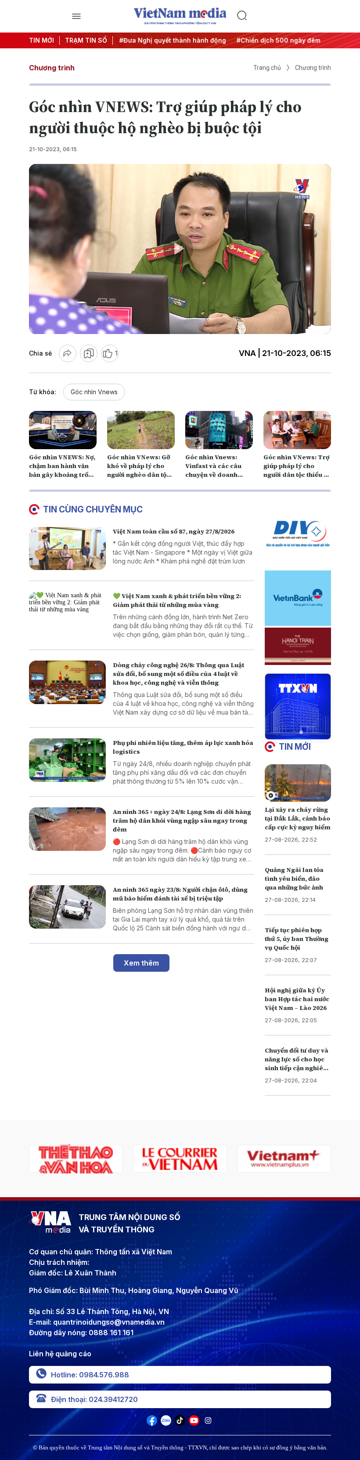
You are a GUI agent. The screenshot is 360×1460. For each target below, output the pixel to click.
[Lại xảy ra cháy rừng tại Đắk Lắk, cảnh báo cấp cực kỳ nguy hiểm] (298, 783)
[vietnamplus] (180, 1159)
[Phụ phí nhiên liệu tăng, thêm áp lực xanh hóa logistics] (67, 760)
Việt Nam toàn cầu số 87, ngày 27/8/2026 (173, 531)
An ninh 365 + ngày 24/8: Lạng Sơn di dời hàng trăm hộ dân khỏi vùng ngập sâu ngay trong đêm (182, 820)
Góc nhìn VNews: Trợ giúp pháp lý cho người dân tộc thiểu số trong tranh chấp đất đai (297, 475)
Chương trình (52, 67)
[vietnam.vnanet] (284, 1159)
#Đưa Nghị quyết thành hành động (171, 40)
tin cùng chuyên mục (93, 509)
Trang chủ (267, 67)
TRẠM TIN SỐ (86, 40)
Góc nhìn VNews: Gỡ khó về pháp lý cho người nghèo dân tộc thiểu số (138, 470)
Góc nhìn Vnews (94, 392)
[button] (294, 732)
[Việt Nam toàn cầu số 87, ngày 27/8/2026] (67, 548)
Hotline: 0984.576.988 (90, 1374)
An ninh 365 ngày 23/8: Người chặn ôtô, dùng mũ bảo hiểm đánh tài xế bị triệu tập (180, 894)
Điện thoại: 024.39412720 (94, 1399)
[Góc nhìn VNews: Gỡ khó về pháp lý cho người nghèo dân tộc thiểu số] (141, 430)
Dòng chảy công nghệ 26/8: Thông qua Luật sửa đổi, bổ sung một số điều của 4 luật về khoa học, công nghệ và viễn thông (178, 674)
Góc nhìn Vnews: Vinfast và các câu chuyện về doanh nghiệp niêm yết (213, 470)
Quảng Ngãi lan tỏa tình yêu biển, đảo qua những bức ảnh (294, 878)
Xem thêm (141, 963)
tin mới (295, 746)
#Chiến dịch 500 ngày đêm (277, 40)
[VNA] (152, 1423)
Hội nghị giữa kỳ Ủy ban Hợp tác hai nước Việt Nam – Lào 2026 (297, 999)
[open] (76, 16)
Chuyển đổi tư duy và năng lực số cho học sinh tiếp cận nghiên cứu (296, 1063)
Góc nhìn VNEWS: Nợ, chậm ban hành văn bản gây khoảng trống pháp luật (62, 470)
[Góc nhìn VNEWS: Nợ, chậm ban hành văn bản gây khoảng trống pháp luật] (63, 430)
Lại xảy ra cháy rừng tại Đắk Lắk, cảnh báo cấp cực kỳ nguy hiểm (298, 818)
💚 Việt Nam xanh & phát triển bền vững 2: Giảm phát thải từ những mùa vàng (177, 600)
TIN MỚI (41, 40)
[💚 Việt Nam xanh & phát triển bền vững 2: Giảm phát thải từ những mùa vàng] (67, 613)
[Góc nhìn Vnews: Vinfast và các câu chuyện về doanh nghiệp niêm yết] (219, 430)
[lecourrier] (75, 1159)
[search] (284, 16)
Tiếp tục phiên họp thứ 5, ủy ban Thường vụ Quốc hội (296, 939)
